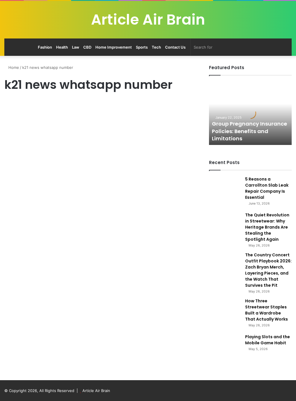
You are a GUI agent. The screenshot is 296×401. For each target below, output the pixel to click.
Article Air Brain (96, 390)
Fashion (45, 47)
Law (75, 47)
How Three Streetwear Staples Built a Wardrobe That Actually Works (266, 310)
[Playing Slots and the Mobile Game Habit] (225, 350)
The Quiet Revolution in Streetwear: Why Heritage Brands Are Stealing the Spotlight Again (267, 227)
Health (62, 47)
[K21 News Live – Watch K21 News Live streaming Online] (50, 199)
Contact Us (175, 47)
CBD (87, 47)
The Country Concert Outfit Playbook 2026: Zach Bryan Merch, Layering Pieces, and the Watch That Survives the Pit (268, 270)
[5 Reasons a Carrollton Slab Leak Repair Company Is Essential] (225, 192)
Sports (142, 47)
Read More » (20, 275)
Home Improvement (113, 47)
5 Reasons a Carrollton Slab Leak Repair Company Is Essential (266, 188)
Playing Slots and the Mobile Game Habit (267, 340)
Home (13, 67)
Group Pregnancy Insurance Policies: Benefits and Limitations (249, 131)
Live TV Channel (20, 104)
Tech (156, 47)
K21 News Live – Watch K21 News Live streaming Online (48, 124)
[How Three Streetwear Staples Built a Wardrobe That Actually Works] (225, 314)
